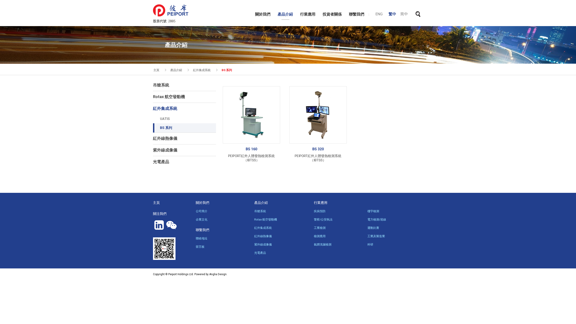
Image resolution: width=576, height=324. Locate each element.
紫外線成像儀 (165, 150)
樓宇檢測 (373, 211)
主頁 (156, 70)
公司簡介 (201, 211)
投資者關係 (332, 14)
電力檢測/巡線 (376, 219)
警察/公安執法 (323, 219)
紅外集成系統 (202, 70)
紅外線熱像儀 (165, 138)
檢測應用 (320, 236)
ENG (379, 14)
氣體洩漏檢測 (322, 244)
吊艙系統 (161, 85)
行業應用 (307, 14)
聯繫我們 (356, 14)
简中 (404, 14)
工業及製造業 (376, 236)
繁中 (392, 14)
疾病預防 (320, 211)
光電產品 (161, 161)
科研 (370, 244)
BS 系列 (166, 128)
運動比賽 (373, 228)
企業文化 (201, 219)
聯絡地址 (201, 238)
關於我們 (262, 14)
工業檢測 (320, 228)
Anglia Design (218, 274)
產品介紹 (285, 14)
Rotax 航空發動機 (169, 96)
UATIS (165, 119)
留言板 (200, 246)
